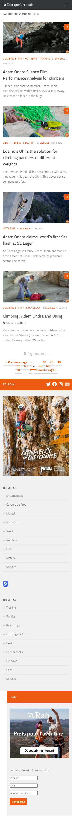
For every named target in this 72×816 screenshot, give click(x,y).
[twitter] (48, 384)
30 (59, 362)
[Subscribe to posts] (5, 585)
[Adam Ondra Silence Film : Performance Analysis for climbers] (36, 37)
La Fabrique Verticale (18, 5)
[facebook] (54, 384)
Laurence (60, 58)
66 (48, 366)
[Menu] (67, 5)
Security (29, 142)
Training (44, 58)
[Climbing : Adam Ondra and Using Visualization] (36, 286)
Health (10, 643)
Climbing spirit (12, 58)
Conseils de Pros (16, 504)
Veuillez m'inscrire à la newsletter (29, 770)
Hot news (31, 58)
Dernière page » (46, 370)
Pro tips (11, 616)
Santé (9, 531)
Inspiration (12, 522)
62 (18, 366)
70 (18, 370)
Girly (9, 549)
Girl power (12, 661)
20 (51, 362)
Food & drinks (14, 652)
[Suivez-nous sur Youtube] (67, 384)
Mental (10, 513)
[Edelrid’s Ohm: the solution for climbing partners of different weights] (36, 121)
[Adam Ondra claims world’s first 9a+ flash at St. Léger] (36, 207)
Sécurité (11, 567)
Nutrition (11, 540)
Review (16, 142)
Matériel (11, 558)
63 (26, 366)
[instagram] (60, 384)
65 (40, 366)
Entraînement (14, 495)
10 (44, 362)
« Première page (16, 362)
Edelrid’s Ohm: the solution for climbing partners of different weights (30, 158)
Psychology (33, 307)
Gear (6, 142)
